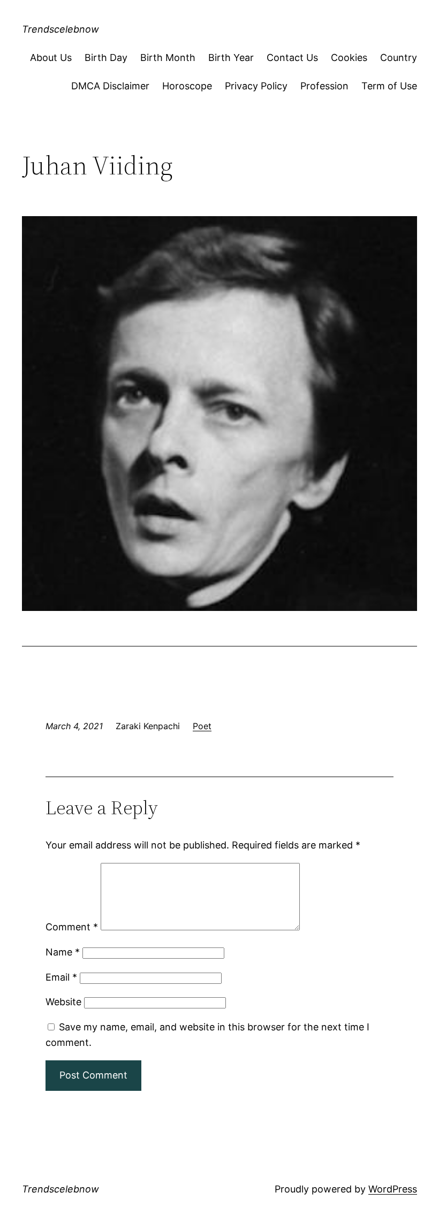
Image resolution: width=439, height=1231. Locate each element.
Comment (72, 926)
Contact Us (292, 57)
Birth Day (106, 57)
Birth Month (167, 57)
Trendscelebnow (60, 29)
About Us (51, 57)
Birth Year (231, 57)
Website (63, 1001)
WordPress (392, 1189)
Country (398, 57)
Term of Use (389, 85)
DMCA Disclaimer (110, 85)
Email (61, 977)
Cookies (349, 57)
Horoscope (187, 85)
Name (63, 952)
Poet (202, 726)
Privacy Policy (256, 85)
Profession (324, 85)
